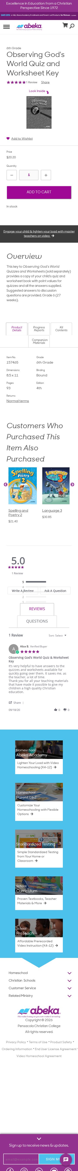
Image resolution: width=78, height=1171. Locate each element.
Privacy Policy (16, 1042)
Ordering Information (17, 1049)
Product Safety (61, 1042)
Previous (5, 485)
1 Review (31, 82)
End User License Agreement (55, 1049)
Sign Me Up (56, 1159)
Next (72, 485)
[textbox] (68, 637)
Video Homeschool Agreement (39, 1056)
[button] (17, 329)
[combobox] (58, 635)
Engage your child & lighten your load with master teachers (39, 234)
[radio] (35, 582)
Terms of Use (38, 1042)
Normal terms (17, 401)
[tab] (37, 609)
